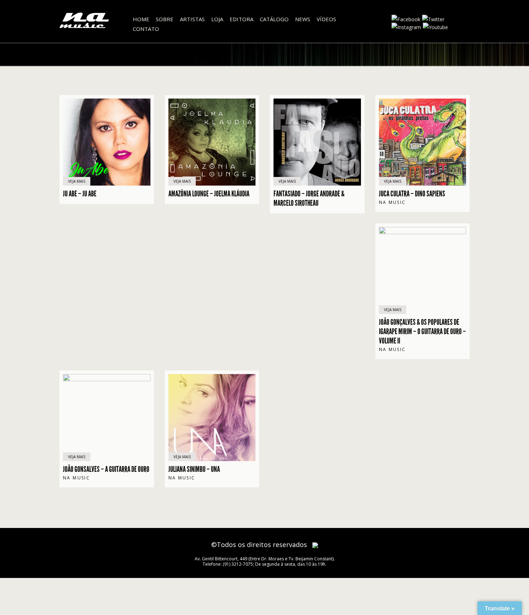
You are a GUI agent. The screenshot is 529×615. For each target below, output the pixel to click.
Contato (146, 28)
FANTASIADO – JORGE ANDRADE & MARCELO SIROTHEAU (308, 198)
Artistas (192, 19)
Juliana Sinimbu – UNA (194, 469)
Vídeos (326, 19)
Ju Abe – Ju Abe (79, 194)
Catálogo (274, 19)
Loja (217, 19)
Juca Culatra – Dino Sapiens (412, 194)
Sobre (164, 19)
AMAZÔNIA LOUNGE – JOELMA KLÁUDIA (208, 194)
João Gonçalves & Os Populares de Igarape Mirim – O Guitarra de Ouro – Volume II (422, 332)
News (302, 19)
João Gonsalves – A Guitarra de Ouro (106, 469)
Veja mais (76, 181)
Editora (241, 19)
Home (141, 19)
